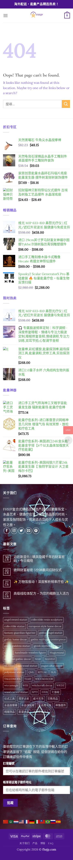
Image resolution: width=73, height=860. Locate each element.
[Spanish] (58, 821)
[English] (21, 821)
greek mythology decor (48, 646)
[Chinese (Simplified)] (5, 821)
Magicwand (57, 652)
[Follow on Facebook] (6, 530)
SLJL (53, 672)
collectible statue (14, 626)
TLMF (27, 679)
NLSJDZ (9, 665)
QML (31, 672)
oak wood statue (27, 665)
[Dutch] (16, 821)
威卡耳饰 (38, 698)
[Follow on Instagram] (14, 530)
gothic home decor (15, 639)
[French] (26, 821)
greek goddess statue (17, 646)
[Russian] (53, 821)
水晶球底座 (27, 705)
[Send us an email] (28, 530)
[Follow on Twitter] (21, 530)
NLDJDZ (50, 659)
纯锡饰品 (9, 711)
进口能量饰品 (41, 711)
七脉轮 (56, 692)
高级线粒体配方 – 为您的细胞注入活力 (41, 593)
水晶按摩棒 (10, 705)
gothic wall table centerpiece (48, 639)
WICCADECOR (44, 679)
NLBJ (38, 659)
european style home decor (45, 626)
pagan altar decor (52, 665)
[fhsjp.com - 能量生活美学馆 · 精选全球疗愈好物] (36, 16)
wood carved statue (16, 692)
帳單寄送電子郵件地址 (17, 782)
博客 (42, 843)
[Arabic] (11, 821)
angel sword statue (15, 619)
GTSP (7, 652)
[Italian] (37, 821)
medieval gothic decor (17, 659)
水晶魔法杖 (45, 705)
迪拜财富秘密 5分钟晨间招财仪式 (38, 570)
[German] (32, 821)
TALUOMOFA (12, 679)
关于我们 (24, 843)
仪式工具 (9, 698)
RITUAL (42, 672)
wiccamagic (11, 685)
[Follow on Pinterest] (36, 530)
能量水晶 (24, 711)
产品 (35, 843)
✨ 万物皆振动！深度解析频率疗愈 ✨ (41, 582)
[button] (5, 15)
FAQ (51, 843)
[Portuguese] (47, 821)
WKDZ (60, 685)
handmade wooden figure (30, 652)
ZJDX (45, 692)
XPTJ (35, 692)
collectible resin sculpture (46, 619)
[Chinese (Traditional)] (42, 821)
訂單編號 (8, 763)
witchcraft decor (42, 685)
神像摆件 (60, 705)
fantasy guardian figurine (19, 632)
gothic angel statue (50, 632)
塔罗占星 (24, 698)
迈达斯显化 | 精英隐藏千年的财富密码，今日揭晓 (39, 559)
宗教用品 (52, 698)
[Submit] (66, 104)
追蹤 (10, 803)
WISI (25, 685)
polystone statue (14, 672)
